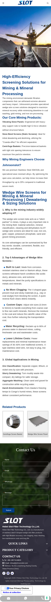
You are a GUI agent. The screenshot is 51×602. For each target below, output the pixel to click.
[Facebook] (3, 573)
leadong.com (25, 584)
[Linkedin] (8, 573)
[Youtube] (12, 573)
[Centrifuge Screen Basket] (13, 421)
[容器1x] (13, 520)
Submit (8, 510)
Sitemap (20, 581)
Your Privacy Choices (19, 588)
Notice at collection (12, 592)
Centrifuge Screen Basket (12, 434)
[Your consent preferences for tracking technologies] (47, 598)
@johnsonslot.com (21, 563)
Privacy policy (29, 581)
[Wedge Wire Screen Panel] (38, 421)
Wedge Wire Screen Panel (38, 434)
